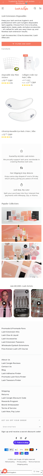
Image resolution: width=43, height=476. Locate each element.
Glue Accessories (25, 35)
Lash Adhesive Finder (11, 373)
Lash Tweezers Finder (11, 380)
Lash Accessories (9, 35)
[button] (35, 8)
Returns (5, 394)
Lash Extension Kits (10, 332)
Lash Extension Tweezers (13, 342)
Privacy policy (22, 462)
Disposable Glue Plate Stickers (10, 76)
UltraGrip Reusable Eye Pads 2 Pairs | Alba (18, 131)
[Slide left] (3, 2)
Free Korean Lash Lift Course (15, 349)
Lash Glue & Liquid (10, 335)
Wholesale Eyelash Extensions (15, 345)
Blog (4, 370)
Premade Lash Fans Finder (14, 377)
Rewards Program (10, 401)
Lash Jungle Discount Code (14, 398)
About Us (6, 360)
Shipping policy (22, 464)
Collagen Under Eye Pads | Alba (29, 76)
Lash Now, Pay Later (11, 412)
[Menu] (2, 8)
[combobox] (21, 472)
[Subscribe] (40, 427)
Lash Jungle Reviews (11, 363)
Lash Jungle (17, 459)
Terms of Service (9, 408)
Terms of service (34, 462)
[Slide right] (39, 2)
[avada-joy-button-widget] (5, 471)
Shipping (6, 391)
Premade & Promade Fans (13, 328)
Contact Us (7, 367)
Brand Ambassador (10, 405)
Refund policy (10, 462)
